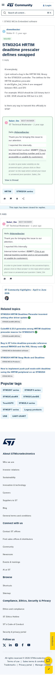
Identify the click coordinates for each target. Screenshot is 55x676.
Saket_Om (14, 121)
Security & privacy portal (14, 632)
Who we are (8, 462)
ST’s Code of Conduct (13, 624)
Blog (5, 508)
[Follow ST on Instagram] (16, 645)
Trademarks (10, 665)
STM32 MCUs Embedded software (20, 21)
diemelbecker (13, 29)
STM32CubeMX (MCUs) (11, 322)
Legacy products (33, 409)
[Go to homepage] (9, 445)
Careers (6, 493)
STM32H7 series (11, 390)
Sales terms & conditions (35, 661)
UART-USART (19, 416)
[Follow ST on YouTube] (28, 645)
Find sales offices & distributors (18, 539)
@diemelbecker (21, 132)
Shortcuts (7, 585)
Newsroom (8, 554)
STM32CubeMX (10, 396)
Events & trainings (11, 562)
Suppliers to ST (10, 500)
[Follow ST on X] (4, 646)
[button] (3, 6)
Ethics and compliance (13, 609)
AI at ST (7, 570)
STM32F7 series (11, 409)
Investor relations (11, 470)
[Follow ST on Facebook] (22, 645)
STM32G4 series (24, 191)
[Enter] (4, 13)
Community (8, 547)
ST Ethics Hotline (11, 616)
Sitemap (7, 593)
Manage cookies (43, 665)
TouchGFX (8, 403)
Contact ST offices (11, 531)
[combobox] (27, 13)
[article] (27, 250)
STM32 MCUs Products (11, 362)
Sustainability (9, 477)
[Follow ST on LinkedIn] (10, 645)
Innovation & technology (14, 485)
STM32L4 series (27, 403)
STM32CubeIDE (31, 396)
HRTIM (8, 191)
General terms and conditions (17, 516)
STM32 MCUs (7, 376)
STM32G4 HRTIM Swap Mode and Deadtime (22, 357)
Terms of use (13, 661)
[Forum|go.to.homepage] (19, 5)
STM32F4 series (33, 390)
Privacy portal (25, 665)
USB (5, 416)
